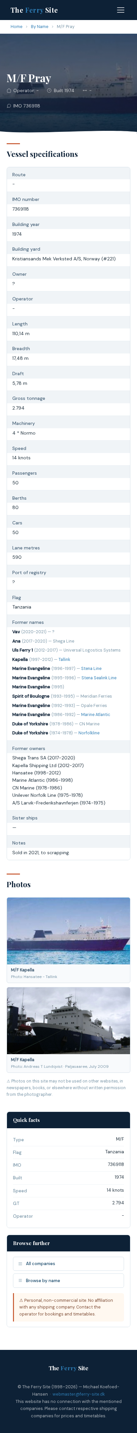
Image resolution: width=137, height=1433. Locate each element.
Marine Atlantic (95, 714)
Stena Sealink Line (98, 678)
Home (17, 26)
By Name (40, 26)
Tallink (64, 659)
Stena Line (91, 668)
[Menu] (120, 10)
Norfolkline (88, 733)
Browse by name (43, 1280)
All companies (40, 1263)
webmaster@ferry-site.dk (79, 1394)
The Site (34, 9)
